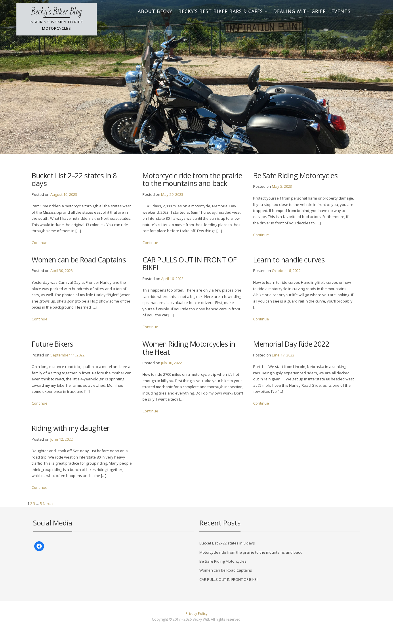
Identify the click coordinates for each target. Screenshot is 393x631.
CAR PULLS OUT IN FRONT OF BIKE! (189, 263)
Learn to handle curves (289, 259)
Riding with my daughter (71, 428)
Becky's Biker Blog (56, 12)
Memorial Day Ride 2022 (291, 344)
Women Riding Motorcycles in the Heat (188, 347)
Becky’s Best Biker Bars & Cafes (220, 11)
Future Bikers (52, 344)
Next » (48, 503)
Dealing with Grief (299, 11)
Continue (39, 242)
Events (341, 11)
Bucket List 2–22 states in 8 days (74, 179)
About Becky (155, 11)
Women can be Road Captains (79, 259)
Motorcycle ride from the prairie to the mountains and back (192, 179)
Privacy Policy (196, 613)
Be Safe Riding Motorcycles (295, 175)
